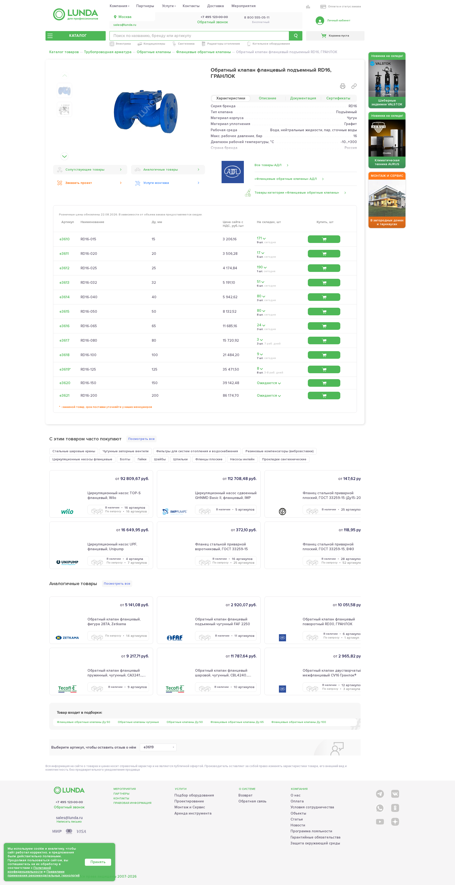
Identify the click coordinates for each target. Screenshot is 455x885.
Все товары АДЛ (268, 165)
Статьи (297, 819)
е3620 (64, 383)
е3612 (64, 268)
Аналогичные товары (160, 170)
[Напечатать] (343, 86)
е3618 (64, 355)
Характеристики (230, 98)
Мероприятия (244, 6)
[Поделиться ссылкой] (354, 86)
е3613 (64, 282)
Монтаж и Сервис (189, 807)
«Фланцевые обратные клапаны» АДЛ (286, 179)
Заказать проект (78, 183)
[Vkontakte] (394, 792)
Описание (267, 98)
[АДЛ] (232, 172)
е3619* (65, 369)
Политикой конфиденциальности (29, 870)
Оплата (297, 801)
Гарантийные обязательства (316, 837)
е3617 (64, 340)
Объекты (298, 813)
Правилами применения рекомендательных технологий (44, 873)
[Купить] (324, 239)
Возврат (245, 795)
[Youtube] (379, 821)
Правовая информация (132, 803)
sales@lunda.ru (124, 25)
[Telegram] (379, 792)
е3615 (64, 311)
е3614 (64, 297)
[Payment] (69, 831)
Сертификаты (338, 98)
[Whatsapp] (379, 807)
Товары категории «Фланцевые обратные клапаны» (297, 193)
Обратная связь (252, 801)
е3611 (64, 254)
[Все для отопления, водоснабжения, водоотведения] (75, 14)
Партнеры (145, 6)
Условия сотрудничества (312, 807)
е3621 (64, 395)
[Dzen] (394, 821)
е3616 (64, 326)
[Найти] (295, 36)
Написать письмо (69, 822)
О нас (295, 795)
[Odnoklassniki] (394, 807)
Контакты (191, 6)
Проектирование (189, 801)
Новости (298, 825)
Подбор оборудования (194, 795)
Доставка (215, 6)
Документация (303, 98)
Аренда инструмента (193, 813)
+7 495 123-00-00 (214, 17)
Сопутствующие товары (84, 170)
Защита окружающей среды (315, 843)
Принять (98, 862)
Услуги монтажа (156, 183)
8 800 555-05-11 (256, 17)
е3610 (64, 239)
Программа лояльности (311, 831)
